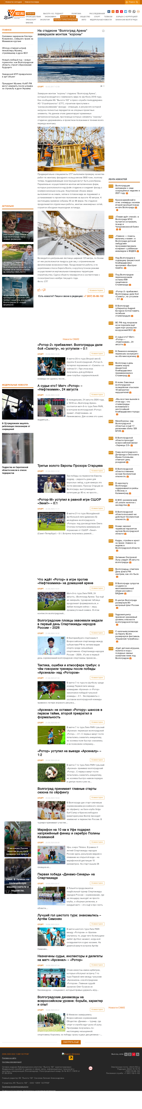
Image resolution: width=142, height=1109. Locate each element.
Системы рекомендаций (11, 1062)
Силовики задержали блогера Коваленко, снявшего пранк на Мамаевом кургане (17, 38)
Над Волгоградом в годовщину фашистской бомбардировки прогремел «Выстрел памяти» (127, 263)
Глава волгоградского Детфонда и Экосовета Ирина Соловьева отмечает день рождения (127, 457)
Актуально (8, 206)
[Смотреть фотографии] (126, 193)
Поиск (132, 2)
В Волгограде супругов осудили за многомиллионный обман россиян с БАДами (127, 589)
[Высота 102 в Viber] (129, 11)
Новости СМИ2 (71, 339)
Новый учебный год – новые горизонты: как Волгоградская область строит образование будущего (17, 63)
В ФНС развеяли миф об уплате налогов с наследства (126, 502)
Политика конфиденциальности (15, 1087)
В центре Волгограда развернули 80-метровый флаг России (127, 602)
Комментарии (96, 290)
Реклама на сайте (9, 1058)
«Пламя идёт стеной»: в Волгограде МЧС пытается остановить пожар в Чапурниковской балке (127, 222)
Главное (7, 30)
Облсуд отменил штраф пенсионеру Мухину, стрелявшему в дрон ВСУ (15, 50)
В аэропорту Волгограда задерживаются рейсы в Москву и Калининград (126, 488)
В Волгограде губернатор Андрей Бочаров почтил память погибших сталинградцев (127, 311)
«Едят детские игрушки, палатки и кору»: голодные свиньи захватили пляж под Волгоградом (127, 653)
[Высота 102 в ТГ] (125, 11)
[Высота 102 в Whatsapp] (134, 11)
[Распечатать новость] (103, 31)
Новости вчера (32, 2)
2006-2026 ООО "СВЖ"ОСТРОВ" (15, 1054)
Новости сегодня (13, 2)
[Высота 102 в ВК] (109, 11)
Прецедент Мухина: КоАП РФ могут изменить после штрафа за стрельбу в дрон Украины (17, 86)
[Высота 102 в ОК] (113, 11)
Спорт (41, 87)
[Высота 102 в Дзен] (121, 11)
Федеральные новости (15, 385)
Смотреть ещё (71, 1042)
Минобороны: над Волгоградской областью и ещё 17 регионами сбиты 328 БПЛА (126, 426)
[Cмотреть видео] (116, 210)
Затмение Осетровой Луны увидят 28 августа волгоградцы (127, 559)
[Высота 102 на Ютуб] (117, 11)
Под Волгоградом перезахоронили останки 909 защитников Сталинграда (124, 280)
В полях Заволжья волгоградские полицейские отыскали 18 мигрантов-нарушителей (127, 387)
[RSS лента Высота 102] (137, 1054)
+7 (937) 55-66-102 (93, 296)
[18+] (138, 11)
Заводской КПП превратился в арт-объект (17, 75)
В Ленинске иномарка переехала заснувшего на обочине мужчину (126, 353)
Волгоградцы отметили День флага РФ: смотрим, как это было (127, 571)
